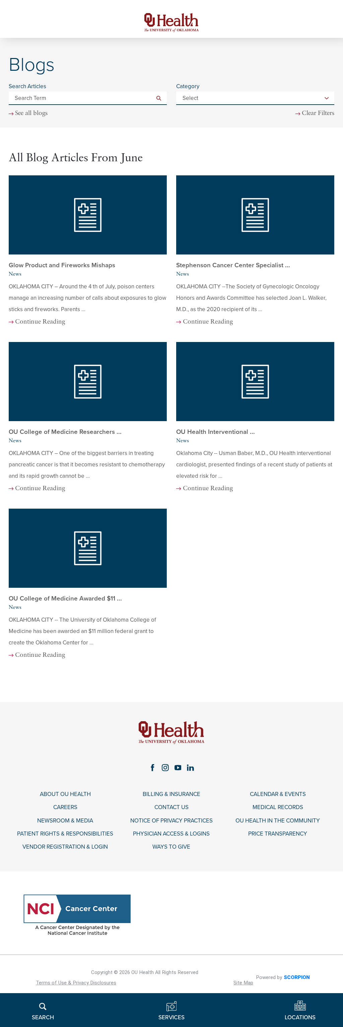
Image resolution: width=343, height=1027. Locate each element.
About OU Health (65, 794)
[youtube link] (178, 767)
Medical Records (278, 807)
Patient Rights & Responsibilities (65, 834)
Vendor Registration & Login (65, 847)
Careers (65, 807)
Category (187, 86)
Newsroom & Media (65, 820)
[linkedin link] (190, 767)
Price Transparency (277, 834)
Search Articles (27, 86)
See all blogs (31, 114)
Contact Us (171, 807)
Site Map (243, 983)
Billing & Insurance (171, 794)
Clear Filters (318, 114)
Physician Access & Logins (171, 834)
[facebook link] (152, 767)
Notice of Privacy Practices (171, 820)
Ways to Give (171, 847)
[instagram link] (165, 767)
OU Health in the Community (277, 820)
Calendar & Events (278, 794)
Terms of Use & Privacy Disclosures (76, 983)
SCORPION (297, 977)
